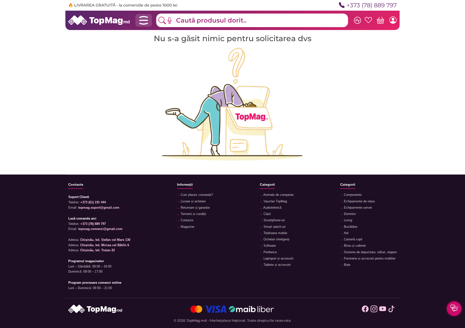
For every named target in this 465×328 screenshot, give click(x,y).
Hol (346, 233)
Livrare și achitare (193, 201)
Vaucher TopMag (275, 201)
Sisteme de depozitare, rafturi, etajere (370, 252)
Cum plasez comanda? (196, 195)
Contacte (186, 220)
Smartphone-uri (274, 220)
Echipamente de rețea (359, 201)
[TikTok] (391, 309)
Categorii (267, 184)
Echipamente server (357, 207)
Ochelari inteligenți (276, 239)
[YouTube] (382, 309)
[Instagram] (374, 309)
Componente (352, 195)
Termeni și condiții (193, 214)
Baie (346, 265)
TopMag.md (196, 320)
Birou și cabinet (354, 245)
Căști (267, 214)
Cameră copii (352, 239)
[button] (173, 20)
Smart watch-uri (274, 227)
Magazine (187, 227)
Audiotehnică (272, 207)
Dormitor (349, 214)
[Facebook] (365, 309)
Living (347, 220)
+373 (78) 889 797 (372, 5)
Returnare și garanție (195, 207)
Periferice (270, 252)
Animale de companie (278, 195)
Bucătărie (350, 227)
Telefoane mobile (275, 233)
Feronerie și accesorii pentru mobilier (369, 258)
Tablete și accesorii (277, 265)
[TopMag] (99, 20)
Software (269, 245)
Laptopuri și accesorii (278, 258)
